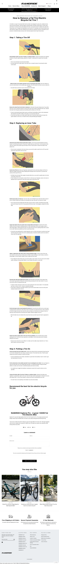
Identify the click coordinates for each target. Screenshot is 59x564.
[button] (49, 3)
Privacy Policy (33, 453)
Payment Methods (33, 547)
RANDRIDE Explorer (22, 541)
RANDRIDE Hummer (22, 548)
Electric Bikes (16, 6)
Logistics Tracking (33, 538)
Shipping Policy (44, 534)
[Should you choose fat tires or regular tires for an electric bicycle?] (29, 488)
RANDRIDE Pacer (21, 534)
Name (11, 435)
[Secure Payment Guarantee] (29, 516)
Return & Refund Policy (45, 536)
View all (29, 471)
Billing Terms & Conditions (45, 538)
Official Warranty (33, 534)
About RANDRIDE (26, 6)
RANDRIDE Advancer (22, 538)
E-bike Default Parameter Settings (34, 542)
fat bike (15, 178)
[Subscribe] (14, 539)
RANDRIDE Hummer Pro (23, 546)
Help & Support (42, 6)
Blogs (49, 6)
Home (9, 6)
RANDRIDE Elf (21, 550)
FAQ (30, 546)
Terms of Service (41, 453)
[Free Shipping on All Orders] (11, 516)
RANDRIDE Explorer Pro (23, 543)
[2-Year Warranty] (48, 516)
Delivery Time (32, 536)
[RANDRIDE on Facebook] (2, 542)
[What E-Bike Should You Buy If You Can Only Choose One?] (48, 488)
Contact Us (34, 6)
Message (12, 440)
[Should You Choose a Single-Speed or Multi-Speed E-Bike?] (11, 488)
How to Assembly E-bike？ (34, 544)
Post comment (29, 450)
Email (31, 435)
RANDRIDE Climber (22, 536)
